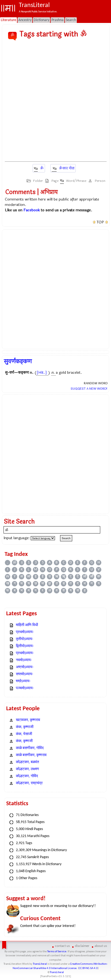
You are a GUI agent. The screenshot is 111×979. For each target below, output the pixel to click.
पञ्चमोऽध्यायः (25, 688)
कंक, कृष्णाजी (24, 727)
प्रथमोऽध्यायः (25, 632)
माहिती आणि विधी (27, 625)
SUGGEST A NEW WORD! (89, 388)
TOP (100, 222)
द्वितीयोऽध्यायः (25, 646)
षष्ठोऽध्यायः (23, 681)
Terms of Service (56, 951)
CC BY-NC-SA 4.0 (88, 968)
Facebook (31, 210)
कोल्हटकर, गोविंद (27, 776)
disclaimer (82, 946)
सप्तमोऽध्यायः (24, 674)
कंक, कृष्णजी (24, 741)
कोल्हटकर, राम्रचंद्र (29, 783)
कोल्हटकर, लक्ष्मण (27, 769)
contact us (62, 946)
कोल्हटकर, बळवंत (27, 762)
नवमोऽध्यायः (24, 660)
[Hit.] (42, 372)
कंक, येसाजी (24, 734)
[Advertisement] (55, 101)
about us (101, 946)
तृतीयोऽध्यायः (24, 639)
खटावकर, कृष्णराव (28, 720)
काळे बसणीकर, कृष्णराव (31, 755)
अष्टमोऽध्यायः (24, 667)
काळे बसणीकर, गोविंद (30, 748)
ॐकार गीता (66, 168)
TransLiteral (40, 964)
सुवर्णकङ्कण (18, 361)
